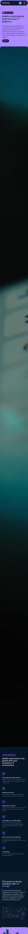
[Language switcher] (24, 2)
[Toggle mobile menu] (20, 3)
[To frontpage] (5, 3)
